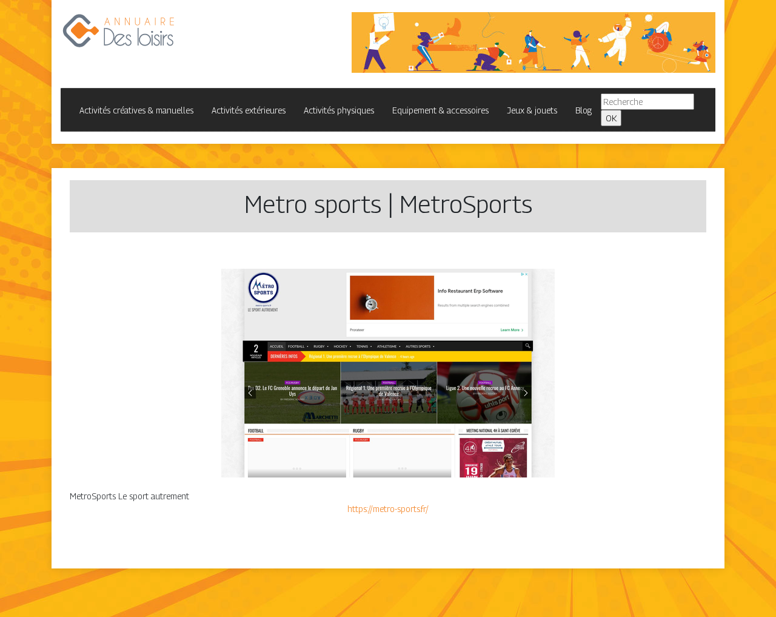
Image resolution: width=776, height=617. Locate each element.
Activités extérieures (249, 110)
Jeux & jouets (532, 110)
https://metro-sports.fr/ (388, 509)
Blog (583, 110)
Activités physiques (339, 110)
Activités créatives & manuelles (136, 110)
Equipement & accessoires (440, 110)
